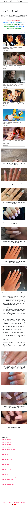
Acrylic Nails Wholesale (6, 439)
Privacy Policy (16, 502)
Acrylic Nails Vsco (5, 474)
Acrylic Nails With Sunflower (7, 479)
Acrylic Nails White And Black (7, 482)
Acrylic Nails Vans (5, 457)
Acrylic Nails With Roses (6, 464)
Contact (9, 502)
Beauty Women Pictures (13, 1)
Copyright (23, 502)
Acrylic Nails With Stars (6, 444)
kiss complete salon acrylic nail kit (14, 28)
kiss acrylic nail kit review (8, 22)
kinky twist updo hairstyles (9, 24)
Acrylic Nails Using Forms (7, 462)
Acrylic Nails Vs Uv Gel (6, 442)
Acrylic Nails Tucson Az (6, 469)
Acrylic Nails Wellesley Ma (7, 459)
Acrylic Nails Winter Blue (7, 487)
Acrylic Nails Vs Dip (5, 454)
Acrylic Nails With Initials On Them (9, 472)
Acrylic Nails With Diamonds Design (9, 477)
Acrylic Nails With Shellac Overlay (8, 449)
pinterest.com (8, 433)
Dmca (4, 502)
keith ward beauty (20, 24)
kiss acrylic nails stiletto (20, 22)
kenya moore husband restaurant (14, 20)
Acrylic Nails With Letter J (7, 467)
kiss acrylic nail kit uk (8, 26)
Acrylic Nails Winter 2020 (7, 452)
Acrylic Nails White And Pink (7, 447)
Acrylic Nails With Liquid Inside (8, 484)
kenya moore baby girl (19, 26)
